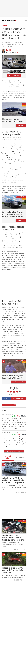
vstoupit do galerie (14, 75)
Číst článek (20, 125)
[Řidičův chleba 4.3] (14, 526)
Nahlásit (24, 416)
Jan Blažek (9, 50)
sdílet (6, 398)
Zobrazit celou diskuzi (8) (15, 451)
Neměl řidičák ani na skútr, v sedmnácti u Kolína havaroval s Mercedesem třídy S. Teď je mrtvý (13, 537)
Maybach (4, 405)
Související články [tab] (8, 457)
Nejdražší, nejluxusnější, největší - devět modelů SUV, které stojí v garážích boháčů (13, 570)
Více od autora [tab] (20, 457)
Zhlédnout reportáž (18, 382)
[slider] (14, 391)
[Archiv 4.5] (14, 109)
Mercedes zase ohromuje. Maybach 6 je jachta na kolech (12, 120)
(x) (14, 416)
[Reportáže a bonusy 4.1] (14, 366)
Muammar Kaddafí (12, 405)
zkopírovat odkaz (19, 398)
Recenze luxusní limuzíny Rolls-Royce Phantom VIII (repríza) (12, 376)
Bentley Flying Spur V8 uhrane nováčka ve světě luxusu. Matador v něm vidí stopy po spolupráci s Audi (13, 480)
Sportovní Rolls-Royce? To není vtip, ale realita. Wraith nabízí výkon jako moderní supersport (12, 214)
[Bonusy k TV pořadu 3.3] (14, 202)
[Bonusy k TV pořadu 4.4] (14, 559)
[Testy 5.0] (14, 469)
